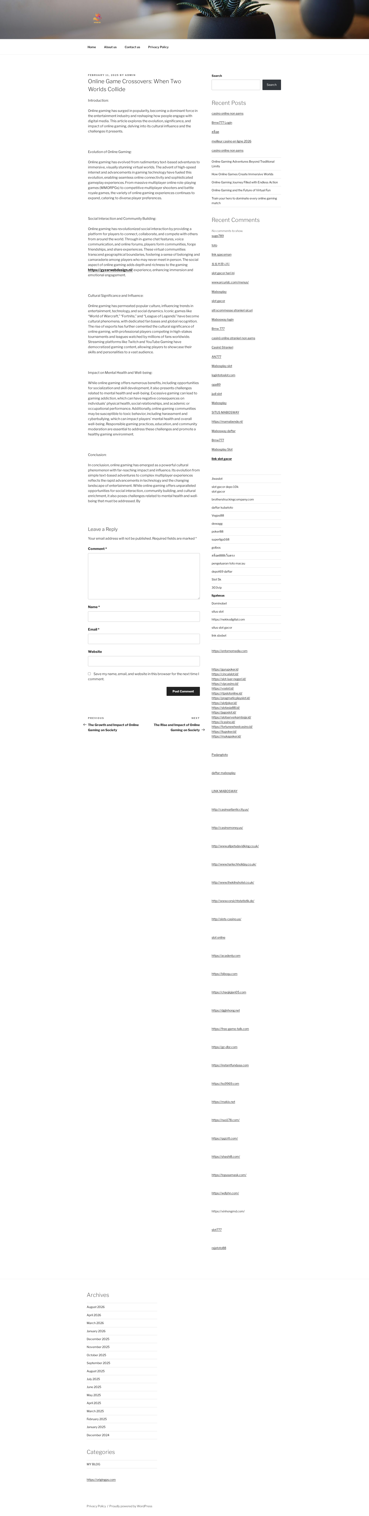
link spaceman (221, 254)
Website (95, 652)
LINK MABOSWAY (224, 791)
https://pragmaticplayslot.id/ (231, 698)
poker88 (217, 531)
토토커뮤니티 (221, 264)
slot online (218, 937)
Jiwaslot (217, 478)
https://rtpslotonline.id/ (227, 693)
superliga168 (220, 539)
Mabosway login (223, 319)
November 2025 (98, 1347)
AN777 (216, 356)
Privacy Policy (158, 47)
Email (94, 629)
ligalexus (218, 595)
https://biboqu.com (224, 974)
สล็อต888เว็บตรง (223, 555)
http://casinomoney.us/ (227, 827)
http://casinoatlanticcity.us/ (230, 809)
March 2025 (95, 1411)
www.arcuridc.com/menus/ (230, 282)
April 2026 (94, 1315)
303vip (217, 587)
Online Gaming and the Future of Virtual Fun (241, 190)
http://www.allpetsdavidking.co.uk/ (235, 846)
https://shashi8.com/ (226, 1156)
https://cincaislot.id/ (225, 674)
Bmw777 (218, 440)
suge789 (218, 236)
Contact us (132, 47)
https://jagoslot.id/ (224, 712)
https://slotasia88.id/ (226, 707)
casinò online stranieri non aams (233, 338)
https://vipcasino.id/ (225, 683)
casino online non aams (227, 113)
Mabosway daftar (224, 431)
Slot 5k (216, 579)
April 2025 (94, 1403)
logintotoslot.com (223, 375)
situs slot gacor (222, 627)
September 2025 (98, 1363)
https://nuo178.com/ (226, 1120)
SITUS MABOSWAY (225, 412)
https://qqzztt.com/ (225, 1138)
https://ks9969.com (225, 1083)
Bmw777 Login (222, 122)
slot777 (217, 1229)
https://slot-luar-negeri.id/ (229, 679)
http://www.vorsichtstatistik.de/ (233, 901)
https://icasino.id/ (223, 722)
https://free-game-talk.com (230, 1028)
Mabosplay (219, 291)
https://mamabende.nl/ (227, 421)
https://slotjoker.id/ (224, 703)
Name (94, 607)
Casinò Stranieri (222, 347)
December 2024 (98, 1435)
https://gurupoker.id (225, 669)
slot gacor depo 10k (225, 487)
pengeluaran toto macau (228, 563)
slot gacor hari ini (223, 273)
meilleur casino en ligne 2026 (231, 141)
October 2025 (96, 1355)
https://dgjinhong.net (226, 1010)
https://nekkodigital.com (228, 619)
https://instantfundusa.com (230, 1065)
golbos (216, 547)
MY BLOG (93, 1464)
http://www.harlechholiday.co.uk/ (234, 864)
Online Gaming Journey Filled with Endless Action (245, 182)
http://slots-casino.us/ (226, 919)
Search (217, 75)
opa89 (216, 384)
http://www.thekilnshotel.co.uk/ (233, 882)
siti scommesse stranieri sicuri (232, 310)
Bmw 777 (218, 328)
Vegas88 (218, 515)
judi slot (217, 393)
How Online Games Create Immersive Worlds (242, 174)
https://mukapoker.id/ (226, 736)
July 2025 (93, 1379)
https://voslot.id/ (223, 688)
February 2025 (97, 1419)
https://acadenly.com (226, 955)
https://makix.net (223, 1101)
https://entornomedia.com (229, 651)
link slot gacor (222, 458)
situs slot (218, 611)
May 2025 (94, 1395)
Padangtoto (220, 754)
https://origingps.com (101, 1479)
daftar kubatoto (222, 507)
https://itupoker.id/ (224, 731)
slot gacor (218, 301)
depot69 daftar (222, 571)
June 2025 (94, 1387)
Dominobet (219, 603)
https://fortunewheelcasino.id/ (232, 726)
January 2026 (96, 1331)
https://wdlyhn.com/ (225, 1193)
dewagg (217, 523)
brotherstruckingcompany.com (233, 499)
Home (92, 47)
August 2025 (96, 1371)
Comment (97, 549)
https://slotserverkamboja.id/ (231, 717)
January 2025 (96, 1427)
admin (130, 75)
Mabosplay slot (222, 366)
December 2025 (98, 1339)
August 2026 (96, 1307)
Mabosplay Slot (222, 449)
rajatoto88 (219, 1248)
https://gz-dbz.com (224, 1047)
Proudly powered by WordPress (130, 1506)
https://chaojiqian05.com (229, 992)
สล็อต (215, 132)
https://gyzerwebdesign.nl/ (110, 270)
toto (214, 245)
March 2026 (95, 1323)
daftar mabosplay (224, 773)
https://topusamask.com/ (229, 1175)
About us (110, 47)
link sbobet (219, 635)
